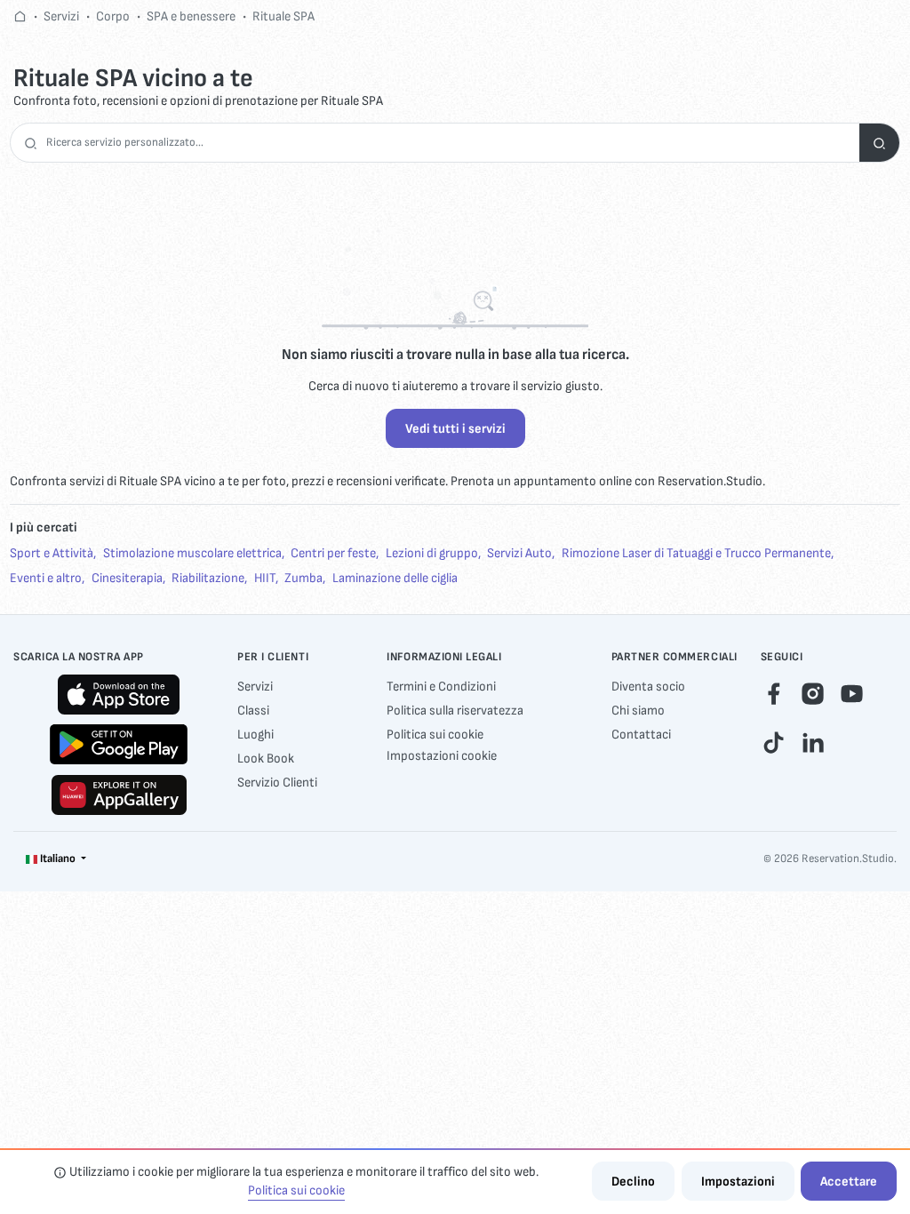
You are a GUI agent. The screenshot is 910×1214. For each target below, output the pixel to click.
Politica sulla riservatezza (455, 710)
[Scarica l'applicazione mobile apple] (119, 695)
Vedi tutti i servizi (455, 428)
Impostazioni (738, 1181)
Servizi (61, 16)
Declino (633, 1181)
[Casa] (20, 16)
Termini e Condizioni (441, 686)
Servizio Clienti (277, 782)
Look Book (265, 758)
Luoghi (255, 734)
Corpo (113, 16)
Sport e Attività (51, 553)
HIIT (264, 578)
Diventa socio (648, 686)
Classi (253, 710)
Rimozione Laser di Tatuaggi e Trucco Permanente (696, 553)
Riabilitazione (208, 578)
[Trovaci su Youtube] (852, 693)
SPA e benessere (191, 16)
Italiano (57, 858)
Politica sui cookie (435, 734)
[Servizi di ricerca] (879, 143)
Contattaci (641, 734)
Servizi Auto (519, 553)
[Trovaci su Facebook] (773, 693)
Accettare (848, 1181)
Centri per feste (333, 553)
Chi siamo (638, 710)
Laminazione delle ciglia (395, 578)
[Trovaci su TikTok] (773, 742)
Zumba (303, 578)
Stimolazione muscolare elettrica (192, 553)
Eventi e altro (46, 578)
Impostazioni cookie (442, 755)
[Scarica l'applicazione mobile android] (119, 744)
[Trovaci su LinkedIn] (813, 742)
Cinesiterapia (127, 578)
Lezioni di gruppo (432, 553)
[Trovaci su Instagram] (813, 693)
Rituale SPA (283, 16)
